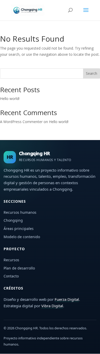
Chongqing (13, 220)
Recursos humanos (20, 212)
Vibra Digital (52, 305)
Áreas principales (19, 228)
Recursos (11, 259)
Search (91, 73)
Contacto (11, 276)
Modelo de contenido (22, 236)
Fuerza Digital (67, 299)
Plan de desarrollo (19, 268)
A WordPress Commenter (21, 121)
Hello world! (9, 98)
